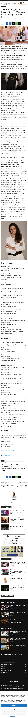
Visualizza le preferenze (14, 713)
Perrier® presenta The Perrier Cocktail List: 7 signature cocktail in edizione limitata (18, 587)
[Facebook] (10, 23)
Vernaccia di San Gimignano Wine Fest (9, 468)
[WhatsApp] (16, 23)
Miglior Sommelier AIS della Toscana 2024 (10, 464)
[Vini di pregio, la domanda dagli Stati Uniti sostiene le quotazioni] (5, 607)
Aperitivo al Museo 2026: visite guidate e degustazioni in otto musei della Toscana (18, 519)
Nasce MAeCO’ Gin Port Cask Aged (17, 578)
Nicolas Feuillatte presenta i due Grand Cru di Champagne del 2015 (21, 485)
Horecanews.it (8, 455)
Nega (14, 709)
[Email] (19, 23)
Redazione (10, 20)
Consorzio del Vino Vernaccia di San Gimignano (14, 460)
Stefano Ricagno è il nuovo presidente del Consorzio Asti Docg (7, 485)
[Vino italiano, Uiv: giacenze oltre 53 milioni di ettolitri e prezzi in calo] (5, 614)
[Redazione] (2, 20)
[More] (22, 23)
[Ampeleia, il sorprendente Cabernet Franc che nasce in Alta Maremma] (5, 564)
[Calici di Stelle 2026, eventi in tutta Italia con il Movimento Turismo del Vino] (5, 513)
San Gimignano (5, 466)
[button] (26, 692)
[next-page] (4, 532)
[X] (13, 23)
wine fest (3, 470)
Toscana (10, 466)
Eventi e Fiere (7, 3)
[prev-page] (2, 532)
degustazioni (4, 462)
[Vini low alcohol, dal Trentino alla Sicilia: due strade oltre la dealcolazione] (5, 640)
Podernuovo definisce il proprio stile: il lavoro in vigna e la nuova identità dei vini (18, 647)
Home (2, 3)
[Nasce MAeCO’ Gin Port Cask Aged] (5, 580)
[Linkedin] (7, 23)
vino (18, 468)
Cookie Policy (12, 716)
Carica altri (13, 593)
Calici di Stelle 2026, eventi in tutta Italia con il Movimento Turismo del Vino (17, 512)
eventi (9, 462)
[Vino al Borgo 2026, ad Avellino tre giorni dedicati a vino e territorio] (5, 527)
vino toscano (23, 468)
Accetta (14, 705)
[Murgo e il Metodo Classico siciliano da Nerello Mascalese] (5, 633)
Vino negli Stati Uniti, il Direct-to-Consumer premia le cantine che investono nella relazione (17, 621)
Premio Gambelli (22, 464)
